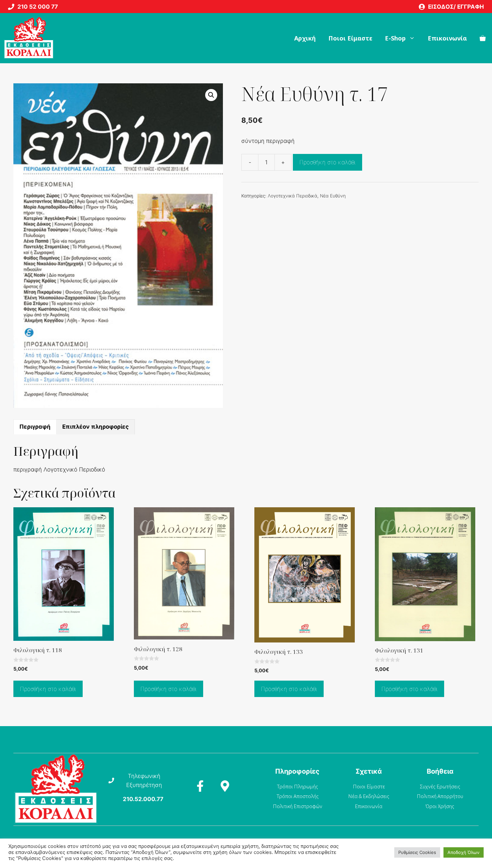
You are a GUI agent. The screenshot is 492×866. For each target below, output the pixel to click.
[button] (211, 95)
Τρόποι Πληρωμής (297, 786)
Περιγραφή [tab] (35, 426)
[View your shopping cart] (482, 38)
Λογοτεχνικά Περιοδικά (292, 195)
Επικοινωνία (447, 38)
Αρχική (305, 38)
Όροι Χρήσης (440, 806)
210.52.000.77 (143, 799)
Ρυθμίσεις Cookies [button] (417, 852)
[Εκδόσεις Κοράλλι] (28, 38)
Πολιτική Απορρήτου (440, 796)
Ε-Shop (395, 38)
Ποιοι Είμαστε (350, 38)
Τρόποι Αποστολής (297, 796)
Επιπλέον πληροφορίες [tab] (95, 426)
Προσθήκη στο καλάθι (327, 162)
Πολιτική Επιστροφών (297, 806)
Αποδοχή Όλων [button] (463, 852)
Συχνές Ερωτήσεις (440, 786)
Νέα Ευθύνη (333, 195)
